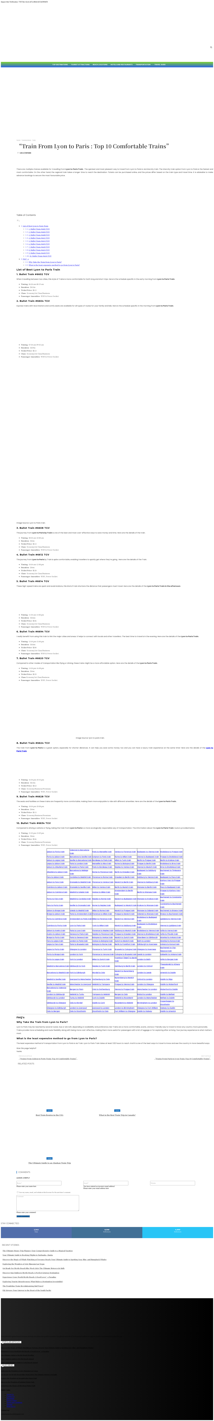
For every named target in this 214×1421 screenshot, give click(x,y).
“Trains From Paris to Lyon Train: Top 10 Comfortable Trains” (182, 1058)
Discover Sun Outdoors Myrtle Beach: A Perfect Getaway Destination (31, 1273)
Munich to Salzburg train (125, 925)
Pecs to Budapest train (170, 887)
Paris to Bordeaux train (102, 867)
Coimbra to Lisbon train (57, 887)
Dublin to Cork (98, 1002)
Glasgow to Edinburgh (56, 1008)
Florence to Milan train (102, 914)
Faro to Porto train (55, 905)
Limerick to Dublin (168, 972)
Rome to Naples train (101, 905)
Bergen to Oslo (121, 994)
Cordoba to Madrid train (80, 877)
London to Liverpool (78, 1008)
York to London (76, 959)
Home (18, 140)
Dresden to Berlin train (124, 877)
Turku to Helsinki (77, 997)
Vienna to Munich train (147, 867)
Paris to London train (79, 863)
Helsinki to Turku (77, 994)
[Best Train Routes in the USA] (49, 1089)
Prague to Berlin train (146, 863)
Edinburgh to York (77, 966)
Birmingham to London (147, 1002)
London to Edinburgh (56, 994)
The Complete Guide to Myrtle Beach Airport (17, 1359)
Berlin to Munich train (124, 887)
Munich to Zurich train (124, 937)
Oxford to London (144, 979)
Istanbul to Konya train (170, 941)
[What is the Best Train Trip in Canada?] (117, 1089)
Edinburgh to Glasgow (56, 1002)
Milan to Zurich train (101, 959)
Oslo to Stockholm (78, 1011)
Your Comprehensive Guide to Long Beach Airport (19, 1362)
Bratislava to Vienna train (148, 930)
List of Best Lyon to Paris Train (35, 226)
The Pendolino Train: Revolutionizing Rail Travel (23, 1286)
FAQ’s (26, 259)
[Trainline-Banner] (57, 609)
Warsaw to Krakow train (147, 899)
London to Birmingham (124, 1008)
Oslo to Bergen (53, 1011)
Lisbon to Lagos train (56, 860)
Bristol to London (144, 994)
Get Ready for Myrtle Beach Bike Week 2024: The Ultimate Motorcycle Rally (34, 1268)
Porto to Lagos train (55, 959)
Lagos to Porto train (55, 949)
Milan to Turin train (123, 860)
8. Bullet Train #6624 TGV (39, 250)
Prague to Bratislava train (171, 856)
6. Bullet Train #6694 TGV (39, 244)
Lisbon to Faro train (55, 882)
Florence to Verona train (103, 954)
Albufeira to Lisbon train (57, 872)
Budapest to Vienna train (148, 851)
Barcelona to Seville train (81, 856)
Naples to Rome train (101, 899)
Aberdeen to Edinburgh (147, 937)
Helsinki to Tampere (101, 984)
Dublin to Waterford (169, 984)
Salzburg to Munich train (125, 930)
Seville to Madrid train (56, 984)
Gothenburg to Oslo (101, 979)
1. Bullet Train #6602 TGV (39, 229)
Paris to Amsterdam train (81, 914)
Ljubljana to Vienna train (170, 919)
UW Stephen (25, 153)
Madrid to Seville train (56, 979)
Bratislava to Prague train (171, 851)
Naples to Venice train (124, 867)
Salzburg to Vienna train (147, 877)
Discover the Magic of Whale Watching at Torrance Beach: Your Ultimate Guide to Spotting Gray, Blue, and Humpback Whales (54, 1259)
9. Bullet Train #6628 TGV (39, 253)
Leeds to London (144, 954)
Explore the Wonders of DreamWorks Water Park (19, 1378)
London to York (76, 954)
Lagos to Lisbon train (56, 863)
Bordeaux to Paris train (102, 860)
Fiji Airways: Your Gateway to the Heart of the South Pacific (27, 1290)
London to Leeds (144, 972)
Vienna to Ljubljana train (170, 925)
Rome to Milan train (123, 856)
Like (36, 1228)
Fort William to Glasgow (125, 1011)
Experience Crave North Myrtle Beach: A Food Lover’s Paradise (29, 1277)
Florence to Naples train (102, 930)
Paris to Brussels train (79, 944)
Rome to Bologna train (124, 863)
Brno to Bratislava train (170, 867)
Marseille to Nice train (101, 863)
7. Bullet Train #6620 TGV (39, 247)
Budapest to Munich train (126, 905)
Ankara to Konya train (169, 944)
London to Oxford (144, 966)
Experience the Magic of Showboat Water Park (18, 1386)
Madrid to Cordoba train (80, 899)
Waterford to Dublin (169, 989)
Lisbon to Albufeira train (57, 867)
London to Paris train (79, 941)
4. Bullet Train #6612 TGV (39, 238)
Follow (107, 1228)
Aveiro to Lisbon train (56, 934)
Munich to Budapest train (126, 899)
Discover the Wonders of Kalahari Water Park (17, 1382)
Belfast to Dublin (167, 997)
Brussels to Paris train (79, 867)
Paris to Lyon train (77, 930)
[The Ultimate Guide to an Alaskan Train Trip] (49, 1137)
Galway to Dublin (167, 1008)
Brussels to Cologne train (126, 949)
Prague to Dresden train (125, 934)
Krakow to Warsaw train (147, 905)
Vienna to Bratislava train (148, 934)
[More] (86, 158)
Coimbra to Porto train (57, 925)
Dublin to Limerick (168, 1011)
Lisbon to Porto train (56, 851)
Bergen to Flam (76, 989)
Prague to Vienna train (124, 984)
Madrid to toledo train (79, 892)
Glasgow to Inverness (146, 949)
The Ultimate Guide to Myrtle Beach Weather (17, 1355)
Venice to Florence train (125, 851)
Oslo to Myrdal (76, 1002)
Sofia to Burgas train (169, 959)
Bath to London (143, 941)
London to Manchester (147, 997)
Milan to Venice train (101, 887)
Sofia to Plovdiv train (169, 934)
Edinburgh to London (56, 997)
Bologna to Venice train (102, 937)
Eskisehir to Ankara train (170, 954)
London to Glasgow (145, 984)
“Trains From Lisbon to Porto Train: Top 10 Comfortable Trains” (48, 1058)
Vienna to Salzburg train (147, 882)
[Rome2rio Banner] (58, 209)
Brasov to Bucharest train (171, 914)
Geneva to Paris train (79, 934)
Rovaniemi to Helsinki (124, 1002)
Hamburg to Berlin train (125, 966)
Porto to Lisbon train (56, 856)
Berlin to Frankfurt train (125, 944)
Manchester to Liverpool (80, 984)
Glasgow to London (78, 949)
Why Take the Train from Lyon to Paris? (45, 262)
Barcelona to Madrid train (58, 972)
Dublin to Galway (144, 1011)
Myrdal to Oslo (98, 972)
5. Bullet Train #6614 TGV (39, 241)
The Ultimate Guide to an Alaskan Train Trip (49, 1163)
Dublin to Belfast (167, 994)
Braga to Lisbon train (56, 914)
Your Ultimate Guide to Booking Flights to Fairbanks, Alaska (28, 1255)
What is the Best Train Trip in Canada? (117, 1115)
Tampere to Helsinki (101, 994)
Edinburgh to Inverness (147, 944)
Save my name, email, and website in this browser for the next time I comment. (45, 1192)
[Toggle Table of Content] (18, 221)
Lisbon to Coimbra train (57, 892)
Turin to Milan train (100, 925)
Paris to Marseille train (102, 851)
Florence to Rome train (102, 877)
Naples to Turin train (101, 966)
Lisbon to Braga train (56, 910)
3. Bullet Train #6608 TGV (39, 235)
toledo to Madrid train (79, 910)
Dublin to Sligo (166, 979)
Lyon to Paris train (77, 925)
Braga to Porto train (55, 937)
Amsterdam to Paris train (81, 919)
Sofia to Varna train (168, 930)
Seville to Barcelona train (81, 860)
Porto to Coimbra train (57, 919)
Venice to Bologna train (102, 941)
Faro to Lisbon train (55, 877)
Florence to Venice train (102, 882)
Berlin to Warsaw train (147, 892)
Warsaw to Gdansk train (147, 910)
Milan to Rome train (100, 910)
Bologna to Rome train (102, 944)
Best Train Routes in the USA (49, 1115)
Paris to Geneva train (79, 937)
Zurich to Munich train (124, 941)
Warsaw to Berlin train (147, 887)
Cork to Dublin (98, 997)
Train (34, 140)
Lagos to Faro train (55, 944)
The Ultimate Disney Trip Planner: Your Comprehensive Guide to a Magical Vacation (38, 1251)
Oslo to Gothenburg (101, 989)
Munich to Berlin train (124, 882)
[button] (211, 47)
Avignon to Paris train (101, 856)
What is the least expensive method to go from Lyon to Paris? (54, 265)
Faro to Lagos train (55, 941)
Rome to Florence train (102, 872)
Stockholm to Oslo (100, 1011)
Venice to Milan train (101, 892)
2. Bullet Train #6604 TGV (39, 232)
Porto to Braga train (55, 954)
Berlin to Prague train (146, 860)
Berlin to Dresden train (124, 872)
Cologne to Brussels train (126, 954)
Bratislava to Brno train (170, 863)
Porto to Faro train (55, 899)
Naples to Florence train (102, 934)
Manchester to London (147, 989)
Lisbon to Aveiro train (56, 930)
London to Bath (143, 959)
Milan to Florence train (102, 919)
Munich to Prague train (125, 910)
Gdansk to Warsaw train (147, 914)
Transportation (26, 140)
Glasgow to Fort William (147, 1008)
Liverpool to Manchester (80, 979)
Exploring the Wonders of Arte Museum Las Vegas (23, 1264)
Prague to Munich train (125, 914)
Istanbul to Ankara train (170, 937)
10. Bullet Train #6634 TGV (40, 256)
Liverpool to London (100, 1008)
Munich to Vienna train (124, 919)
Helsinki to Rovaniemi (124, 997)
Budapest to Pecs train (170, 877)
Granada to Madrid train (80, 882)
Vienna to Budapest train (148, 856)
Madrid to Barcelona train (58, 966)
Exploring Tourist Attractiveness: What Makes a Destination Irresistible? (33, 1281)
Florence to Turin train (102, 949)
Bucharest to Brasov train (171, 910)
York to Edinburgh (77, 972)
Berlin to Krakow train (169, 860)
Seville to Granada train (80, 905)
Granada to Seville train (80, 887)
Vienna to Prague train (124, 989)
